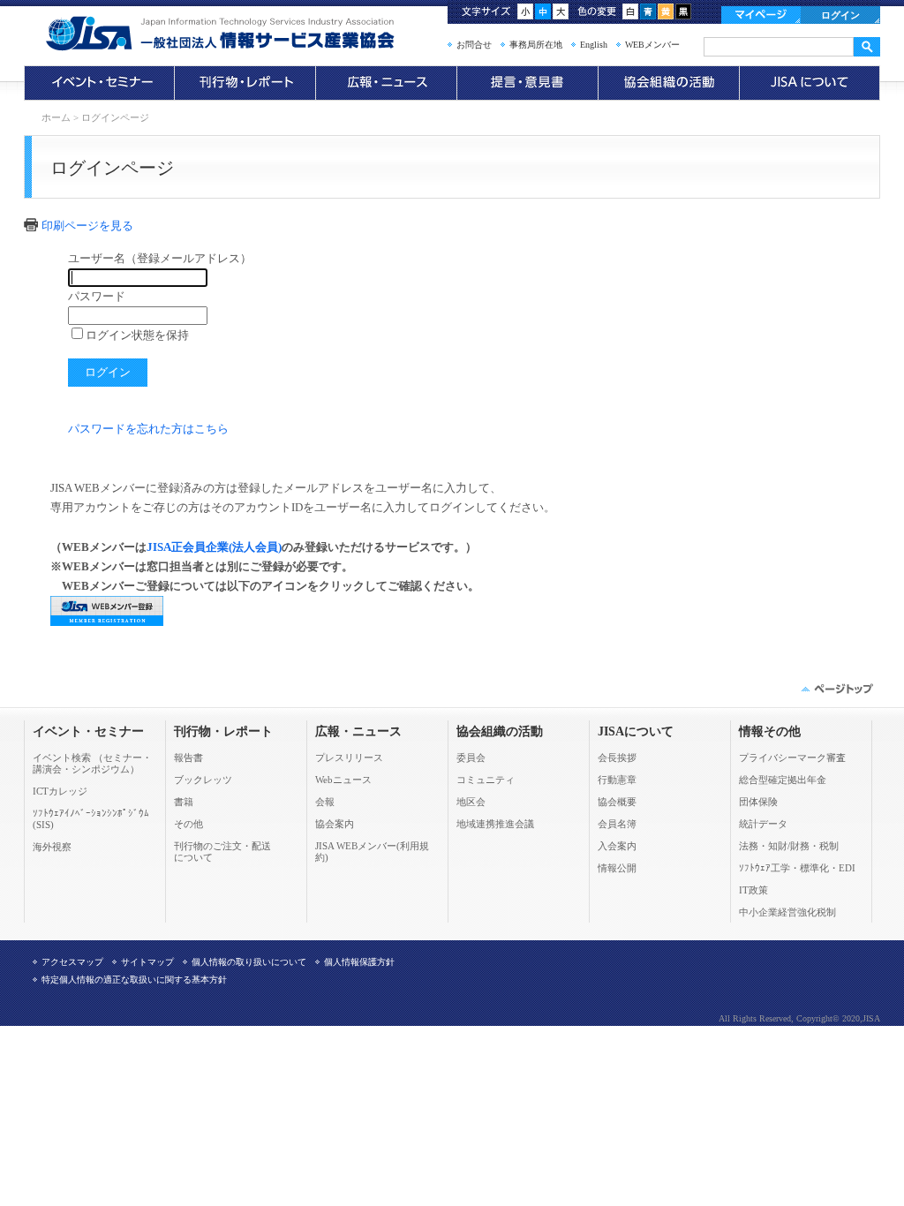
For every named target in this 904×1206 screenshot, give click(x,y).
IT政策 (753, 890)
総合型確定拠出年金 (782, 779)
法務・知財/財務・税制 (789, 845)
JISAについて (809, 83)
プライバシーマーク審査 (792, 757)
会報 (325, 801)
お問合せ (474, 44)
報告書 (188, 757)
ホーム (56, 117)
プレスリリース (349, 757)
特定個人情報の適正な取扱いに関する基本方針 (134, 979)
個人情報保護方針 (359, 962)
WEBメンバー (652, 44)
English (593, 44)
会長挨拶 (617, 757)
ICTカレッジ (60, 791)
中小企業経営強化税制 (787, 912)
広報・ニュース (385, 83)
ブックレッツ (203, 779)
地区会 (471, 801)
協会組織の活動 (668, 83)
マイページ (761, 15)
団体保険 (758, 801)
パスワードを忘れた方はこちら (148, 428)
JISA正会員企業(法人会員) (214, 547)
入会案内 (617, 845)
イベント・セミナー (99, 83)
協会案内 (334, 823)
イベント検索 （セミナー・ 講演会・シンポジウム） (92, 763)
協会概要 (617, 801)
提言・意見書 (527, 83)
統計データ (763, 823)
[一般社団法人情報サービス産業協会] (244, 33)
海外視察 (52, 846)
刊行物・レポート (244, 83)
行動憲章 (617, 779)
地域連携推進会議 (495, 823)
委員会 (471, 757)
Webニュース (343, 779)
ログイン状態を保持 (137, 335)
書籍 (183, 801)
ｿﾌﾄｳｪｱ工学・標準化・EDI (797, 868)
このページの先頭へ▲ (836, 688)
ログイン (840, 15)
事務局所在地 (535, 44)
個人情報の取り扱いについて (249, 962)
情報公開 (617, 868)
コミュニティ (485, 779)
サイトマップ (147, 962)
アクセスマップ (72, 962)
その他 (188, 823)
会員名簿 (617, 823)
